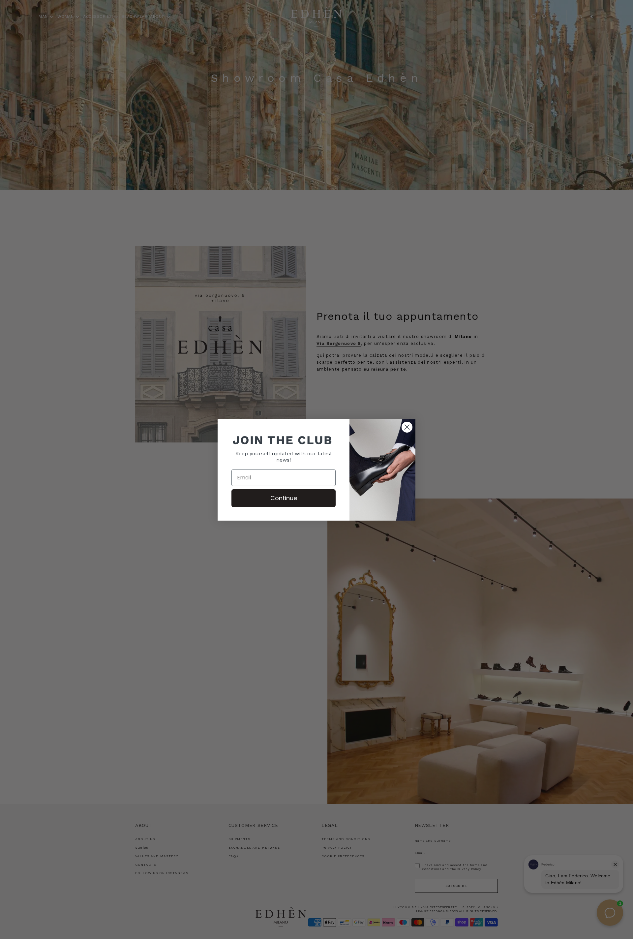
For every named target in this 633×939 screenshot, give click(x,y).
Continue (283, 498)
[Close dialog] (407, 427)
